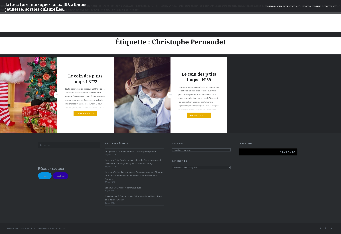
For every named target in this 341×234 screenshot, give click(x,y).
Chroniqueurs (311, 6)
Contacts (330, 6)
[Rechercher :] (69, 145)
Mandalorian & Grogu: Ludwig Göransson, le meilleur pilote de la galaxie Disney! (133, 198)
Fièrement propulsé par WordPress (21, 228)
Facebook (60, 176)
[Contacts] (320, 228)
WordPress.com (58, 228)
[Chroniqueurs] (325, 228)
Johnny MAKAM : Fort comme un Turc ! (123, 187)
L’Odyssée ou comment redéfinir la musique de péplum (130, 151)
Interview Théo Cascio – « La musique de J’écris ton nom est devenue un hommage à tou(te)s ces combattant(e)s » (133, 162)
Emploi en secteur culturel (283, 6)
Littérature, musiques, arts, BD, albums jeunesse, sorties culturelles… (45, 7)
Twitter (44, 176)
